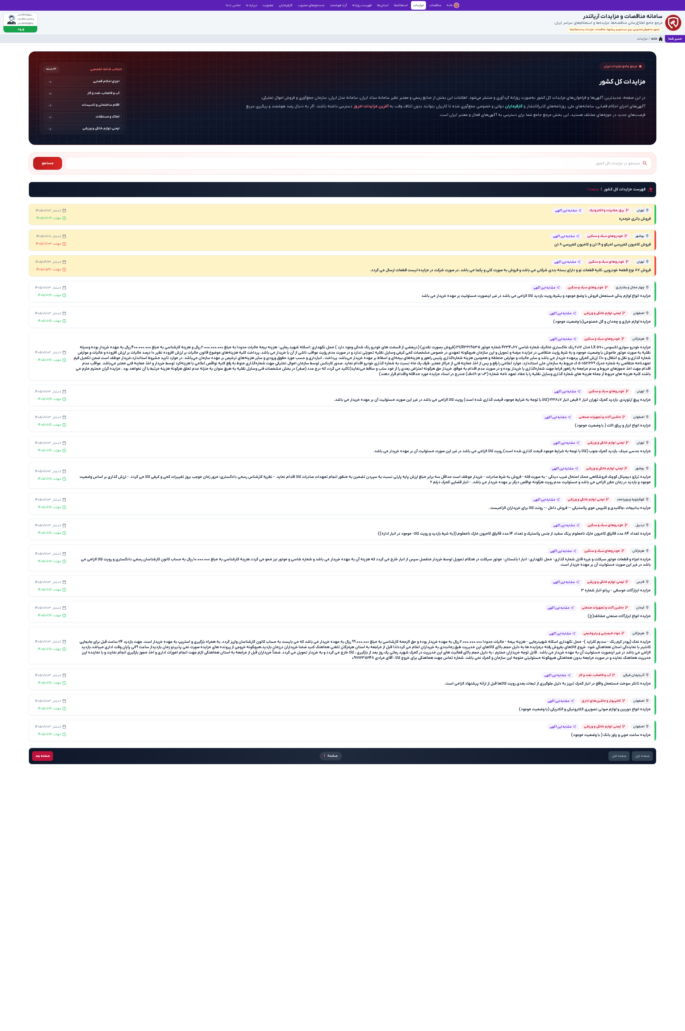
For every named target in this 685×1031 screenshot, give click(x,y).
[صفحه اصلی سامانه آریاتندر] (673, 22)
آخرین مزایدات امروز (371, 106)
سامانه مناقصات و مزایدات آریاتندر (623, 16)
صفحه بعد (42, 756)
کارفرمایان (514, 106)
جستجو (48, 163)
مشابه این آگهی (566, 211)
